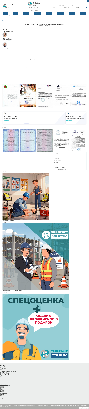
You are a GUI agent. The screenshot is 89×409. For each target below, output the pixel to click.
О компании (2, 387)
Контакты (2, 391)
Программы (56, 153)
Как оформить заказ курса (59, 167)
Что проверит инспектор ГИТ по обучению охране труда (12, 290)
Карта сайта (2, 395)
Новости (5, 171)
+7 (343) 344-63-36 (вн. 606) (8, 40)
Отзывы (1, 389)
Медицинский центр (3, 384)
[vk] (1, 376)
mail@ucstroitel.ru (34, 10)
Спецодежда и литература (5, 385)
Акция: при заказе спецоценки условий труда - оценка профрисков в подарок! (16, 360)
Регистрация (66, 7)
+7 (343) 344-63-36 (34, 7)
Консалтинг (2, 386)
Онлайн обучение (57, 160)
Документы (56, 162)
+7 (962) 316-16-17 (7, 50)
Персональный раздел (4, 393)
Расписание (56, 158)
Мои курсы (77, 7)
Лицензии (2, 390)
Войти (54, 7)
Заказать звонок (61, 5)
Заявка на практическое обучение (8, 220)
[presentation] (87, 93)
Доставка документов (58, 164)
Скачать (6, 120)
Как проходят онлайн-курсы (60, 169)
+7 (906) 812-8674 (7, 41)
